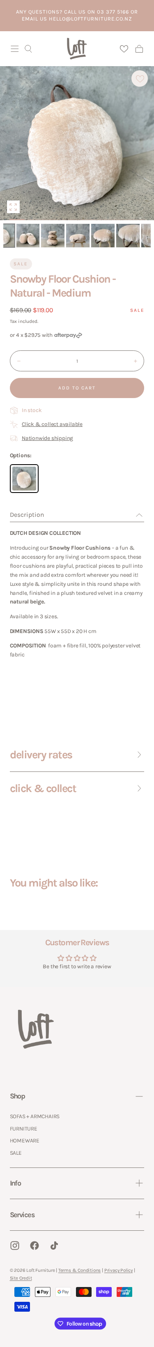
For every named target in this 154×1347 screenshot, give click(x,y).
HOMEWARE (24, 1140)
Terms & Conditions (79, 1270)
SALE (16, 1152)
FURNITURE (23, 1128)
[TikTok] (54, 1245)
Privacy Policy (118, 1270)
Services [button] (22, 1214)
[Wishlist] (123, 49)
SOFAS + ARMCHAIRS (35, 1116)
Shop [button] (17, 1096)
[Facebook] (34, 1245)
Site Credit (21, 1278)
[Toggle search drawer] (28, 49)
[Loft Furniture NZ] (36, 1029)
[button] (15, 49)
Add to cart (77, 388)
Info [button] (15, 1183)
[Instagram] (15, 1245)
